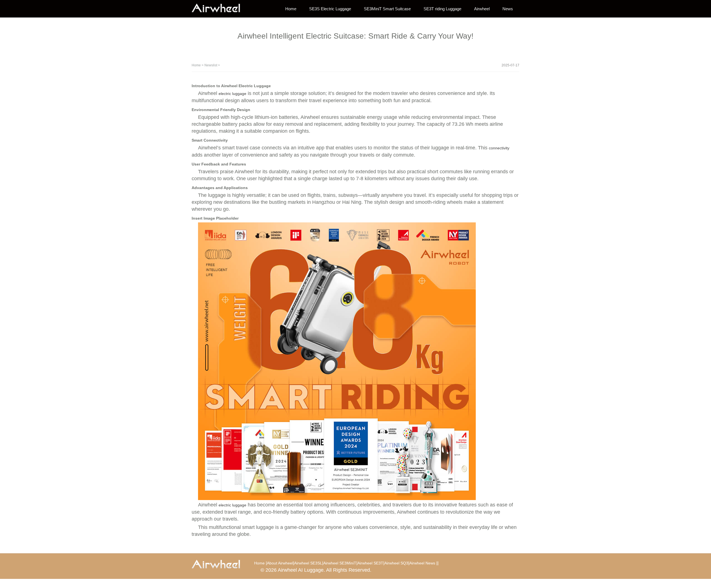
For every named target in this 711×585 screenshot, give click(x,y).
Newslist (210, 65)
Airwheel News (422, 563)
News (507, 8)
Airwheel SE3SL (308, 563)
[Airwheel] (219, 8)
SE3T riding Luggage (442, 8)
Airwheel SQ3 (396, 563)
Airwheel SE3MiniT (339, 563)
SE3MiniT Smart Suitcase (387, 8)
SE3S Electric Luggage (330, 8)
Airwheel (482, 8)
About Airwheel (280, 563)
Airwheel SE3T (370, 563)
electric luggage (232, 93)
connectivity (499, 148)
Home (290, 8)
